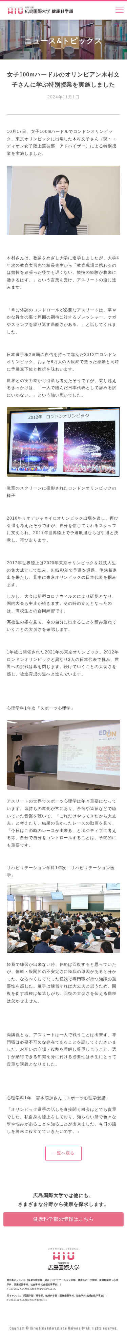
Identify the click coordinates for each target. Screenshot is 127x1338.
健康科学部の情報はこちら (63, 1219)
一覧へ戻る (63, 1153)
